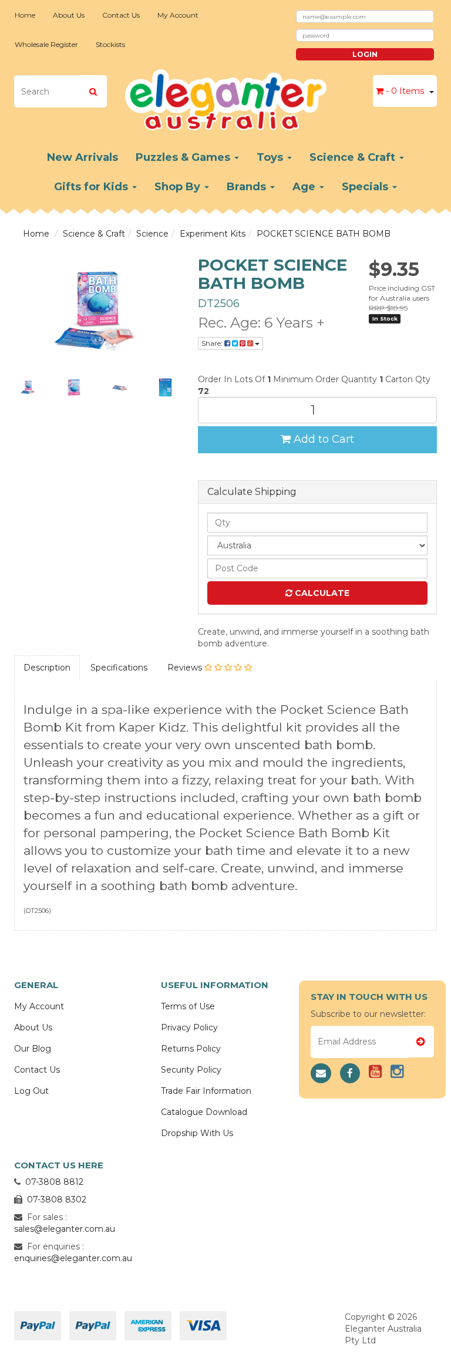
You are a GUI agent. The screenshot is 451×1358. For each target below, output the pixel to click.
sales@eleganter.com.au (64, 1229)
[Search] (93, 91)
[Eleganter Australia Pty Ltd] (225, 96)
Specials (366, 186)
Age (305, 186)
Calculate (320, 593)
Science (152, 233)
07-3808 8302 (56, 1199)
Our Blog (32, 1048)
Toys (271, 157)
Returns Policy (191, 1048)
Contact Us (121, 15)
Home (25, 15)
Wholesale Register (46, 44)
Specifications (118, 667)
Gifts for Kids (92, 186)
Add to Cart (322, 439)
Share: (212, 343)
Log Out (31, 1091)
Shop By (178, 186)
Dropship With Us (197, 1133)
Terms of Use (188, 1006)
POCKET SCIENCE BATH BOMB (324, 233)
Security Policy (191, 1069)
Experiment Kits (212, 233)
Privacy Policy (189, 1027)
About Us (69, 15)
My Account (177, 15)
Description (46, 667)
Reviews (185, 667)
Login (365, 54)
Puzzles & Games (184, 157)
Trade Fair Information (206, 1091)
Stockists (110, 44)
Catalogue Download (204, 1112)
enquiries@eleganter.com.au (73, 1258)
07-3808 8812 (54, 1182)
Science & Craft (353, 157)
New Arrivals (82, 157)
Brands (248, 186)
